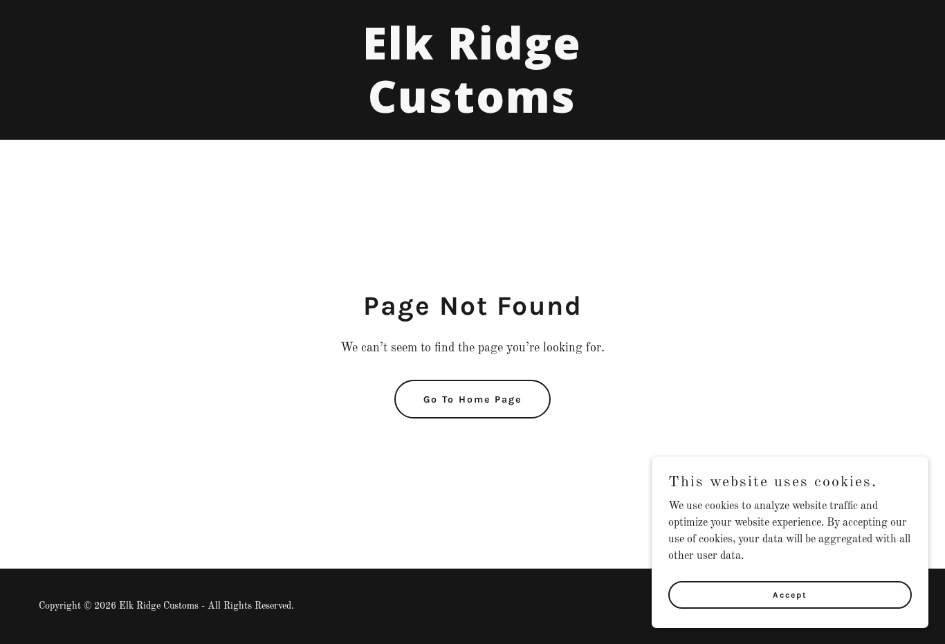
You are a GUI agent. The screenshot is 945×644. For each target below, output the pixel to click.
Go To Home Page (472, 399)
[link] (472, 110)
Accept (790, 594)
